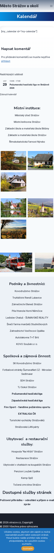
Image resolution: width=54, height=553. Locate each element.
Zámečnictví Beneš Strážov (27, 304)
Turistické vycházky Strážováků (27, 420)
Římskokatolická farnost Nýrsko (27, 141)
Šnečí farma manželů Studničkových (27, 324)
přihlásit (5, 61)
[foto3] (13, 229)
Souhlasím (28, 548)
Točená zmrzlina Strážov (27, 484)
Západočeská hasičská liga (27, 400)
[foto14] (13, 182)
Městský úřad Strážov (27, 115)
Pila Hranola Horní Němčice (27, 310)
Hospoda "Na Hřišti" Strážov (27, 451)
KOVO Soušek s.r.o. (27, 344)
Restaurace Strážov (27, 458)
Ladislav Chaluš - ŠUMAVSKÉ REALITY (27, 317)
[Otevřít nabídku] (51, 6)
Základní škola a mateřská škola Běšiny (27, 128)
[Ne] (50, 540)
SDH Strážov (27, 380)
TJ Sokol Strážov (27, 387)
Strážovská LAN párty (27, 426)
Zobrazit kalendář (8, 94)
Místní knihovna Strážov (27, 121)
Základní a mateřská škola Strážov (27, 135)
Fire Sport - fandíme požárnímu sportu (27, 407)
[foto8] (13, 160)
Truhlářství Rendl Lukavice (27, 297)
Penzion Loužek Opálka (27, 471)
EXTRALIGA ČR (27, 413)
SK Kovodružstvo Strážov (27, 363)
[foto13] (40, 160)
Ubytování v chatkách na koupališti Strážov (27, 464)
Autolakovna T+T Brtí (27, 337)
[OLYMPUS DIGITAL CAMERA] (13, 208)
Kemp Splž (27, 477)
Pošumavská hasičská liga (27, 393)
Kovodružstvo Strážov (27, 291)
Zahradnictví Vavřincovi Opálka (27, 330)
